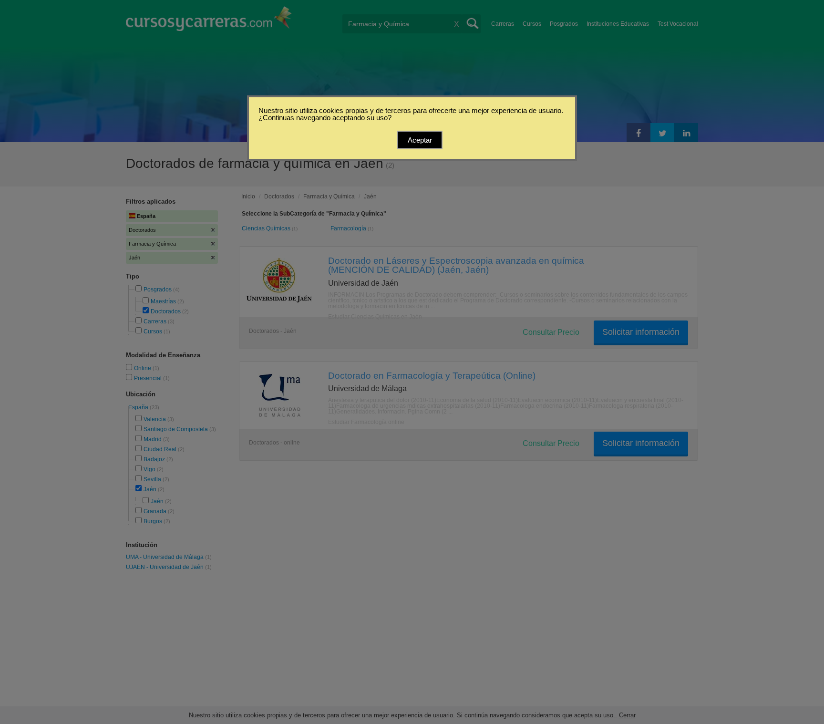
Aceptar (420, 140)
